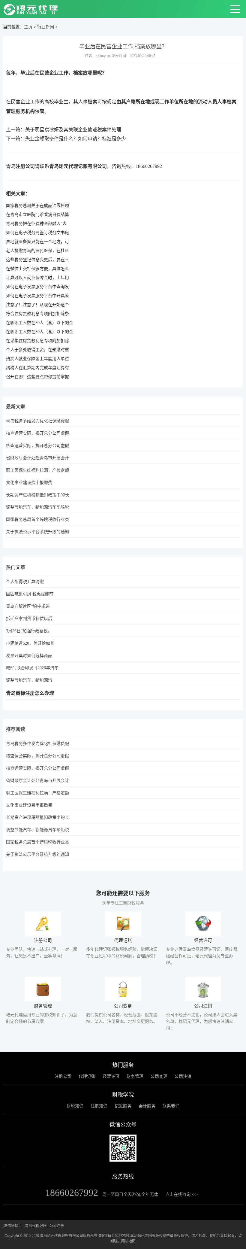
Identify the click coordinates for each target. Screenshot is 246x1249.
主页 (28, 27)
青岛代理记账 (35, 1226)
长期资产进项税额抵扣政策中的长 (37, 495)
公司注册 (57, 1226)
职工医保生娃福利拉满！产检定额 (37, 470)
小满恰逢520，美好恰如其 (30, 643)
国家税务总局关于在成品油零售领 (37, 205)
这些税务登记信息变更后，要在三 (37, 259)
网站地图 (128, 1241)
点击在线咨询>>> (181, 1194)
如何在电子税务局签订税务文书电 (37, 232)
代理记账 (87, 1076)
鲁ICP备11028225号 (113, 1236)
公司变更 (159, 1076)
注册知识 (99, 1106)
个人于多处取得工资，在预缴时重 (37, 350)
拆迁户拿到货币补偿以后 (29, 618)
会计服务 (147, 1106)
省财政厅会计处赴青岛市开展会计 (37, 458)
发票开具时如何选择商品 (29, 655)
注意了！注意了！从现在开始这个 (37, 304)
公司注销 (183, 1076)
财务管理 (135, 1076)
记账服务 (123, 1106)
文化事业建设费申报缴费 (29, 482)
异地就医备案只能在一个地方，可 (37, 241)
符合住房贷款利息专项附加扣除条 (37, 313)
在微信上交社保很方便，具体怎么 (37, 268)
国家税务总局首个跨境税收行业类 (37, 519)
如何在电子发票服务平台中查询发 (37, 286)
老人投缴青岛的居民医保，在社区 (37, 250)
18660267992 (149, 166)
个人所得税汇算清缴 (25, 581)
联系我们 (171, 1106)
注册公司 (25, 166)
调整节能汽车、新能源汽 (29, 680)
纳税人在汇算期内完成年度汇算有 (37, 368)
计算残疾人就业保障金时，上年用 (37, 277)
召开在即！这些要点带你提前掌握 (37, 377)
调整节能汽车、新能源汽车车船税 (37, 507)
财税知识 (75, 1106)
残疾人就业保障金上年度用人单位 (37, 359)
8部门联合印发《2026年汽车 (32, 668)
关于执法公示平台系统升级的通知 (37, 532)
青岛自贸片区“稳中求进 (28, 606)
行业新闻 (45, 27)
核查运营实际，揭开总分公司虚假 (37, 433)
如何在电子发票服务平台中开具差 (37, 295)
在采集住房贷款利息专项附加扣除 (37, 341)
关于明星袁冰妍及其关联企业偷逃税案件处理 (73, 129)
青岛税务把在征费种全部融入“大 (36, 223)
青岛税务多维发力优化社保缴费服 (37, 421)
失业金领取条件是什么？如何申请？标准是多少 (75, 138)
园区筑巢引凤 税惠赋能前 (29, 594)
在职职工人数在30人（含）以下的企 (39, 323)
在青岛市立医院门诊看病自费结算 (37, 214)
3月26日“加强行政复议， (29, 631)
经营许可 (111, 1076)
